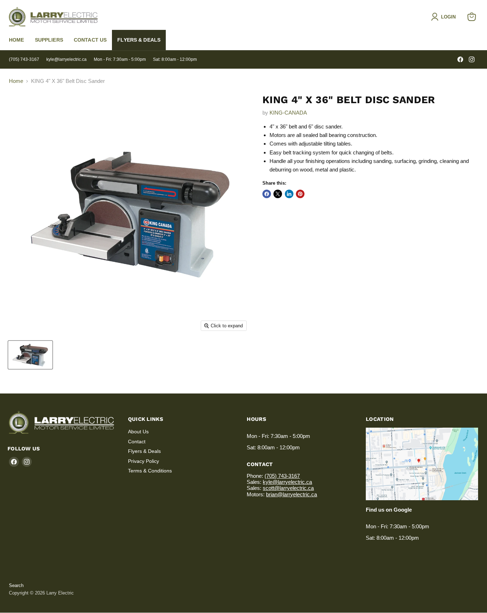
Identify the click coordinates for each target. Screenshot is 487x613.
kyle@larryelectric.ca (66, 59)
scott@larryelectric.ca (288, 488)
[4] (30, 355)
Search (16, 585)
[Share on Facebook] (266, 194)
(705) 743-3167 (24, 59)
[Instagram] (472, 59)
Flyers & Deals (138, 40)
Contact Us (90, 40)
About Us (138, 431)
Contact (136, 441)
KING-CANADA (288, 113)
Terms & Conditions (150, 471)
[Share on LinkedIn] (289, 194)
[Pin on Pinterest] (300, 194)
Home (16, 40)
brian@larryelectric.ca (291, 494)
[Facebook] (460, 59)
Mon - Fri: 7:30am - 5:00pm (120, 59)
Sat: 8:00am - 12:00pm (175, 59)
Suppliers (49, 40)
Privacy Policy (143, 461)
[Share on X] (277, 194)
